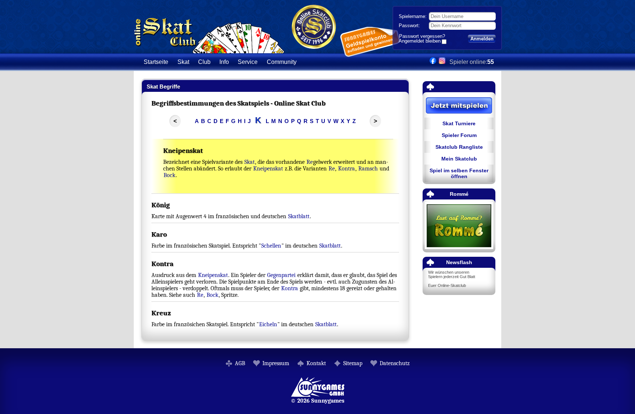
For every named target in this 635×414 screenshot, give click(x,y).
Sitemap (352, 363)
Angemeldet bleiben (420, 41)
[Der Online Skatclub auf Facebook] (433, 61)
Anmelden (482, 39)
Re (309, 162)
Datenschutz (395, 363)
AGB (240, 363)
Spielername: (413, 16)
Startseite (156, 62)
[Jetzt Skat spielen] (459, 106)
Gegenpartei (281, 275)
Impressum (275, 363)
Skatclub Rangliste (459, 147)
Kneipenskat (268, 168)
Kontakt (316, 363)
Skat (249, 162)
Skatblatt (298, 216)
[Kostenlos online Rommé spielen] (459, 226)
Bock (169, 175)
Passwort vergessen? (422, 36)
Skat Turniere (459, 123)
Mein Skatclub (459, 159)
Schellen (271, 245)
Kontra (346, 168)
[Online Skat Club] (209, 49)
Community (282, 62)
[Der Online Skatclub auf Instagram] (442, 61)
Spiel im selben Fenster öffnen (459, 173)
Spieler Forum (459, 135)
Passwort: (409, 25)
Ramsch (368, 168)
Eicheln (268, 324)
